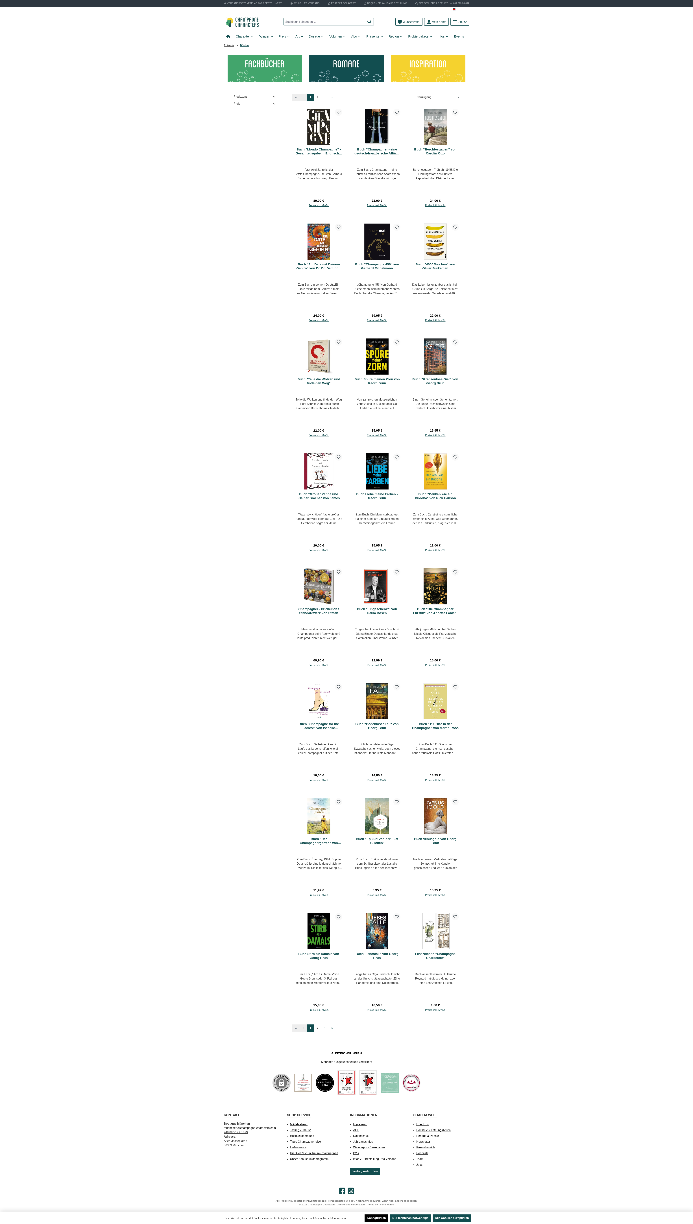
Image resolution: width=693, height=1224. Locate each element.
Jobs (419, 1164)
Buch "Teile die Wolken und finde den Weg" (318, 381)
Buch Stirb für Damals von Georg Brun (318, 956)
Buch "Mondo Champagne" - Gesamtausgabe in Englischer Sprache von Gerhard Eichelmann (319, 151)
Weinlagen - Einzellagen (369, 1147)
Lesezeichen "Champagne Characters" (435, 956)
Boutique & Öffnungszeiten (433, 1130)
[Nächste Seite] (324, 97)
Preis (237, 103)
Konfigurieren (376, 1217)
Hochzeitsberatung (302, 1135)
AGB (356, 1130)
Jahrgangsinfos (363, 1141)
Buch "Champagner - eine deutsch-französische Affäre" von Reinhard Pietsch (377, 151)
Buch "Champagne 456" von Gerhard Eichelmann (377, 266)
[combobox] (324, 21)
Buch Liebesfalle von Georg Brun (377, 956)
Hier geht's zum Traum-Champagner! (314, 1153)
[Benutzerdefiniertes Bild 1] (303, 1083)
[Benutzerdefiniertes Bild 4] (368, 1082)
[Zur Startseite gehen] (243, 22)
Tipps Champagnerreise (305, 1141)
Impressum (360, 1124)
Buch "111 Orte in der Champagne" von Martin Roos (435, 726)
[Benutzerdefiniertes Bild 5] (390, 1083)
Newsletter (423, 1141)
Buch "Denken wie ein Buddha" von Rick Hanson (435, 496)
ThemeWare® (386, 1204)
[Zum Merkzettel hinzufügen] (338, 112)
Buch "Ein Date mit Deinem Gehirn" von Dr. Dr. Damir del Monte (318, 266)
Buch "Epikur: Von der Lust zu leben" (377, 841)
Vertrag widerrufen (365, 1171)
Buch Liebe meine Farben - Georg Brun (377, 496)
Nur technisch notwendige (410, 1217)
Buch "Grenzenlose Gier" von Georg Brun (435, 381)
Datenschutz (361, 1135)
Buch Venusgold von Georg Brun (435, 841)
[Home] (229, 36)
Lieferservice (298, 1147)
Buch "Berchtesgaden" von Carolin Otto (435, 151)
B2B (356, 1153)
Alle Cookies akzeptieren (452, 1217)
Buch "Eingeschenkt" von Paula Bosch (377, 611)
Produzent (240, 96)
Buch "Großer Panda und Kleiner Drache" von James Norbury (319, 496)
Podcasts (422, 1153)
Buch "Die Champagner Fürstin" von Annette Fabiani (435, 611)
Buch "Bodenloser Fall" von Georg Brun (377, 726)
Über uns (422, 1124)
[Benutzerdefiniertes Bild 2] (325, 1083)
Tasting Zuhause (300, 1130)
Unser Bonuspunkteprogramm (309, 1158)
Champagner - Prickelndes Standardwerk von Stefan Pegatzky (318, 611)
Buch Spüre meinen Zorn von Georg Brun (377, 381)
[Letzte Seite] (332, 97)
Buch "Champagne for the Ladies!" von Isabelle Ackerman (319, 726)
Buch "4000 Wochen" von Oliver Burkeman (435, 266)
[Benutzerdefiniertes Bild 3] (346, 1082)
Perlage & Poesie (427, 1135)
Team (419, 1158)
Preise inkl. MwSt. (319, 205)
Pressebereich (425, 1147)
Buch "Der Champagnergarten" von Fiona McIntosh (319, 841)
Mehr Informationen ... (336, 1218)
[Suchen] (369, 21)
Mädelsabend (299, 1124)
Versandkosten (336, 1200)
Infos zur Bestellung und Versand (374, 1158)
